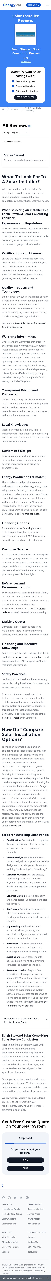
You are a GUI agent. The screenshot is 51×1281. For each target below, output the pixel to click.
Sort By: (6, 132)
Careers (5, 1251)
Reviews (14, 109)
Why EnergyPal (9, 1237)
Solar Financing (9, 1223)
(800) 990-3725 (34, 1247)
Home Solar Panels (11, 1209)
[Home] (3, 109)
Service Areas (33, 1214)
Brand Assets (33, 1218)
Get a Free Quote (25, 97)
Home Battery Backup (12, 1214)
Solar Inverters (9, 1218)
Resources (32, 1251)
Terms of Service (16, 1267)
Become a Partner (35, 1209)
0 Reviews (26, 61)
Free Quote (33, 5)
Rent (25, 1168)
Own (25, 1160)
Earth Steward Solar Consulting (33, 109)
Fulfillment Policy (32, 1267)
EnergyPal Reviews (10, 1247)
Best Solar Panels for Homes (30, 323)
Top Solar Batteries (12, 327)
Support (31, 1237)
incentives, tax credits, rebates (28, 657)
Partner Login (33, 1223)
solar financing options (29, 528)
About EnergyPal (10, 1242)
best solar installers (12, 717)
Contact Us (32, 1242)
